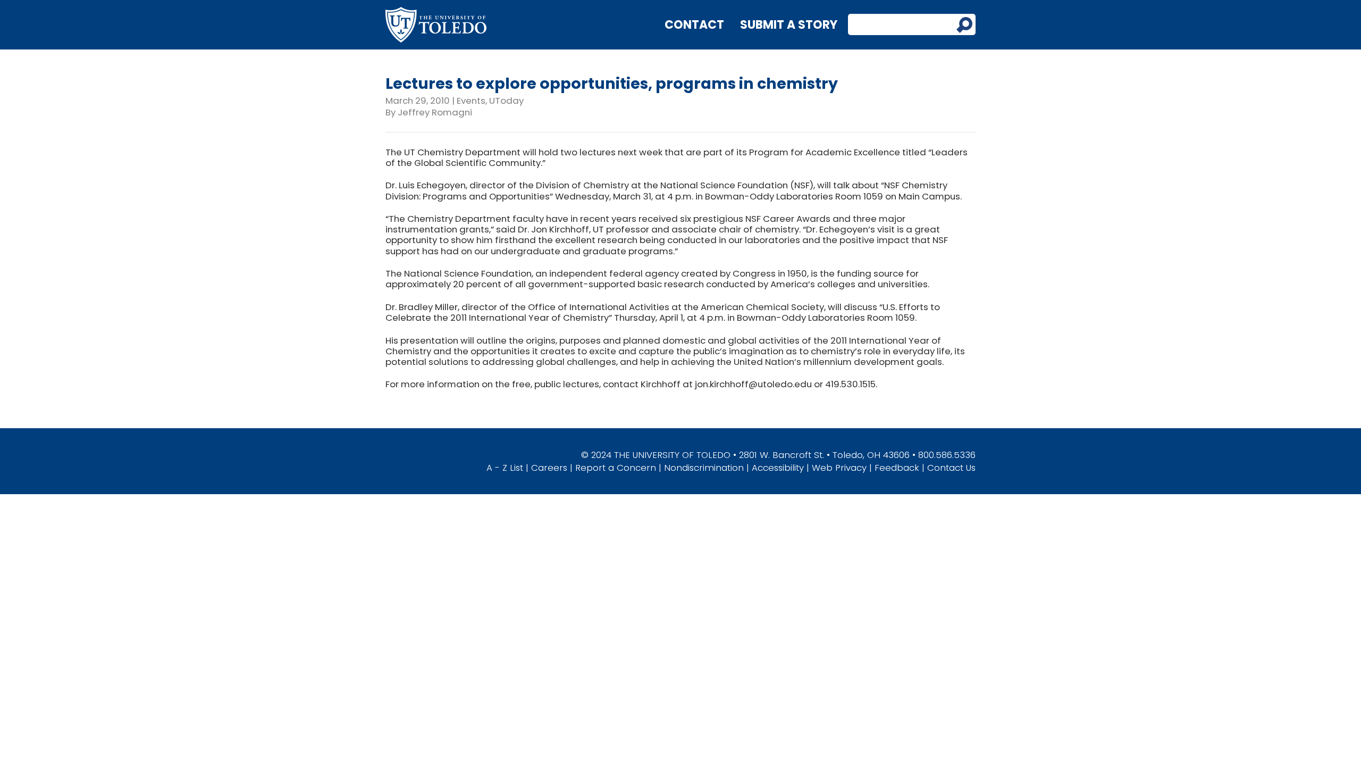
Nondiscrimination (704, 467)
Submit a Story (788, 24)
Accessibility (778, 467)
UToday (506, 100)
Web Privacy (839, 467)
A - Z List (504, 467)
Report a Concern (615, 467)
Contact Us (951, 467)
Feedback (897, 467)
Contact (694, 24)
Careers (549, 467)
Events (471, 100)
